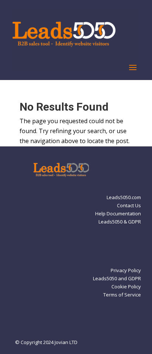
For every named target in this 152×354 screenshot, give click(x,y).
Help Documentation (118, 214)
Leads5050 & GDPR (120, 222)
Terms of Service (122, 295)
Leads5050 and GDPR (117, 279)
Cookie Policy (126, 287)
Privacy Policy (126, 271)
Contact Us (129, 206)
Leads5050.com (124, 198)
